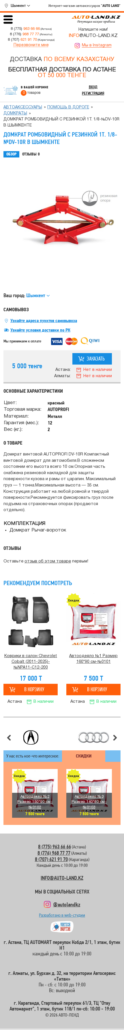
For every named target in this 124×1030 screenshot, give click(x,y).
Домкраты (15, 113)
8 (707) (22, 40)
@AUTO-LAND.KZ (93, 36)
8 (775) (25, 29)
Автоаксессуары (22, 107)
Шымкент (18, 5)
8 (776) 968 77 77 (53, 853)
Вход (93, 87)
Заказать (96, 358)
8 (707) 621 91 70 (51, 859)
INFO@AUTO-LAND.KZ (62, 878)
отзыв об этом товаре (48, 561)
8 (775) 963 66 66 (54, 847)
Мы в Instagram (97, 45)
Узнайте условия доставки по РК (40, 330)
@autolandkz (66, 904)
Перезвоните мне (31, 45)
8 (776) (24, 34)
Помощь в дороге (68, 107)
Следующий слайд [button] (115, 738)
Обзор (11, 154)
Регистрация (93, 93)
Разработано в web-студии (62, 916)
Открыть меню (8, 19)
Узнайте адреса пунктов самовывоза (43, 320)
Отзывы (31, 154)
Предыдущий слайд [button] (8, 738)
